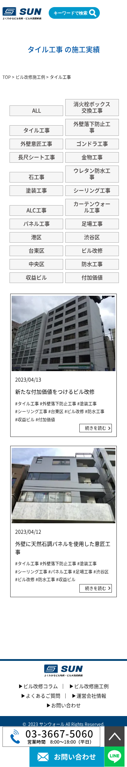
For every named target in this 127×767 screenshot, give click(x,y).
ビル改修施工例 (91, 686)
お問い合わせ (66, 705)
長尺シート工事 (36, 157)
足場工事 (92, 223)
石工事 (36, 177)
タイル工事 (36, 130)
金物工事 (92, 157)
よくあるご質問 (43, 695)
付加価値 (92, 277)
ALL (36, 110)
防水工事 (92, 264)
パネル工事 (36, 223)
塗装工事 (36, 190)
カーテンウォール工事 (91, 207)
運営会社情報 (91, 695)
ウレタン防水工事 (91, 174)
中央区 (36, 264)
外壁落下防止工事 (91, 127)
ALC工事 (36, 210)
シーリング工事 (91, 190)
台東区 (36, 250)
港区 (36, 237)
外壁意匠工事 (36, 143)
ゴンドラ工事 (92, 143)
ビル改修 (92, 250)
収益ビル (36, 277)
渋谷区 (92, 237)
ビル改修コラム (40, 686)
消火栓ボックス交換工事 (91, 107)
